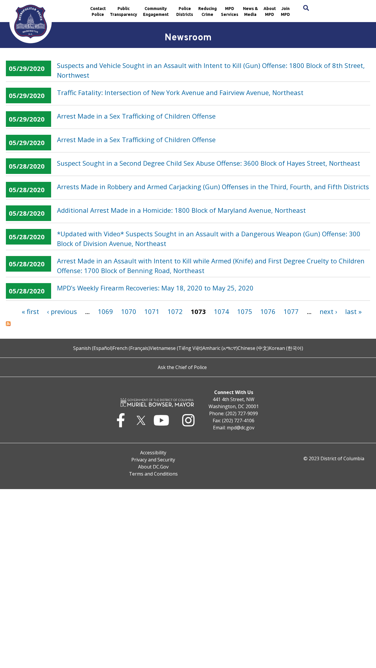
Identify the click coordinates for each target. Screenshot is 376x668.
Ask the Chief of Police (182, 367)
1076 (268, 311)
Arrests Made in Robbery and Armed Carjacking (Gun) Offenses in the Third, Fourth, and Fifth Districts (213, 186)
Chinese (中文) (253, 348)
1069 (105, 311)
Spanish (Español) (93, 348)
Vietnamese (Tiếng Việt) (176, 348)
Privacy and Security (153, 459)
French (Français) (131, 348)
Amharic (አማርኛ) (220, 348)
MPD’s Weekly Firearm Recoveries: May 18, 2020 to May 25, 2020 (155, 287)
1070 (128, 311)
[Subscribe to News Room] (188, 323)
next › (328, 311)
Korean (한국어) (286, 348)
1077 (291, 311)
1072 (175, 311)
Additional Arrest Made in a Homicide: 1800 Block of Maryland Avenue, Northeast (181, 210)
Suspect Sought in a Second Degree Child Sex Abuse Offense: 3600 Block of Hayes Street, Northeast (208, 163)
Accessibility (153, 452)
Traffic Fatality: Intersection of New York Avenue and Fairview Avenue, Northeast (180, 92)
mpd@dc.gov (240, 427)
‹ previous (62, 311)
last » (353, 311)
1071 (152, 311)
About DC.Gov (153, 466)
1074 (221, 311)
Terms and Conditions (153, 474)
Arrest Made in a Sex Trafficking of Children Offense (136, 116)
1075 (244, 311)
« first (30, 311)
